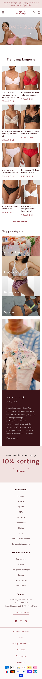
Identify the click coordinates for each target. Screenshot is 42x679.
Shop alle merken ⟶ (21, 222)
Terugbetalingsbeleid (21, 544)
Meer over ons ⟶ (14, 438)
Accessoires (21, 523)
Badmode (10, 292)
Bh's (21, 512)
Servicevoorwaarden (21, 539)
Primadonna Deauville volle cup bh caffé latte (11, 133)
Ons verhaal (21, 559)
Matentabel (21, 586)
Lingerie (9, 272)
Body (21, 533)
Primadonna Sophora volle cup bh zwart (30, 132)
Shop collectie (21, 36)
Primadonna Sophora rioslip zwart (11, 207)
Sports (21, 507)
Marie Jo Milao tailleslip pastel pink (10, 171)
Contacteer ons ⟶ (21, 612)
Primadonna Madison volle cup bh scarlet (30, 94)
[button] (2, 12)
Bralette (21, 501)
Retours (21, 575)
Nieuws (21, 564)
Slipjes (21, 528)
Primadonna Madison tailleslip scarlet (30, 171)
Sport (7, 312)
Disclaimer (21, 662)
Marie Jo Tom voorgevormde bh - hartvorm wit (29, 208)
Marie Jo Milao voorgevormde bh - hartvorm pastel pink (10, 95)
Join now (21, 471)
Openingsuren (21, 580)
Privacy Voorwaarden (21, 644)
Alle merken (12, 252)
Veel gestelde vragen (21, 570)
